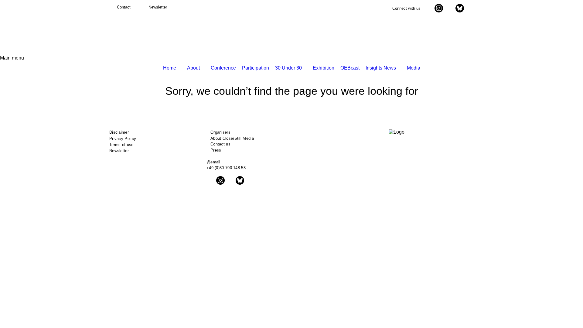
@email (213, 162)
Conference (223, 67)
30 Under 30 (288, 67)
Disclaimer (119, 132)
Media (413, 67)
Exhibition (323, 67)
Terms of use (121, 144)
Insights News (381, 67)
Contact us (220, 144)
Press (215, 150)
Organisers (220, 132)
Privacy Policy (122, 138)
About (193, 67)
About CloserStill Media (232, 138)
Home (169, 67)
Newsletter (119, 151)
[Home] (131, 33)
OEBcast (350, 67)
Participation (255, 67)
